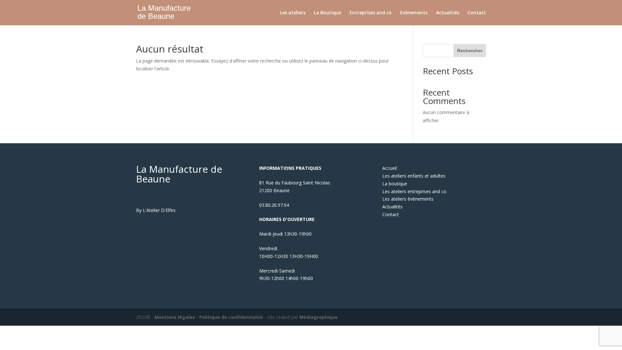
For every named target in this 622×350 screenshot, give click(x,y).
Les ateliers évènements (407, 199)
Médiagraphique (318, 317)
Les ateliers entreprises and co (414, 191)
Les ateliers (292, 13)
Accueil (389, 168)
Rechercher (469, 50)
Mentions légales (175, 317)
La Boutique (327, 13)
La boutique (394, 184)
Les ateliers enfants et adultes (413, 176)
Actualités (447, 13)
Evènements (414, 13)
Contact (476, 13)
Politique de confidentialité (231, 317)
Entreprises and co (371, 13)
